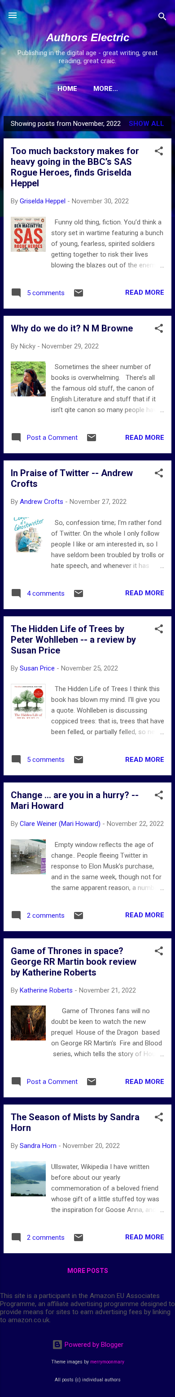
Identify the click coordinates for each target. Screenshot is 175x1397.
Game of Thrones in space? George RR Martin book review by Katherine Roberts (73, 962)
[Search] (162, 18)
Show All (146, 124)
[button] (158, 152)
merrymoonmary (107, 1362)
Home (67, 89)
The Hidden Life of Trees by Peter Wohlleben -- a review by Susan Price (73, 639)
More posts (87, 1270)
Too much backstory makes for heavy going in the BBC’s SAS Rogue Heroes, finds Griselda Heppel (75, 167)
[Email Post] (78, 296)
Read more (144, 292)
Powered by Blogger (93, 1345)
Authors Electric (87, 37)
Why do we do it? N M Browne (72, 328)
